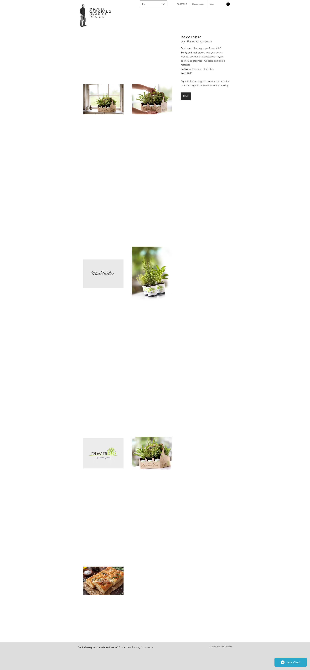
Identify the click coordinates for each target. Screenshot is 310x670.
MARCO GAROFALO (100, 10)
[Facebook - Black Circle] (228, 4)
